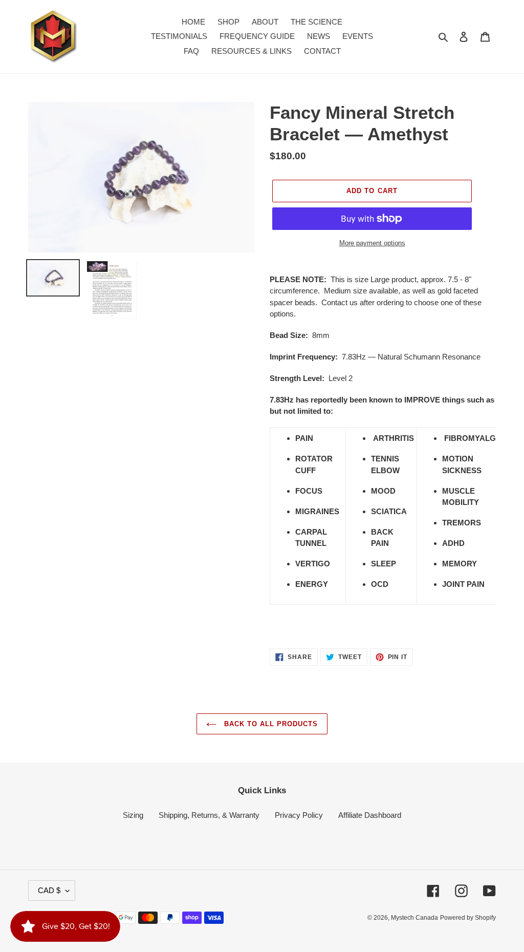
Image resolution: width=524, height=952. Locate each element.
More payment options (372, 243)
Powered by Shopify (468, 917)
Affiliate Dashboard (369, 815)
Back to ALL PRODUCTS (270, 724)
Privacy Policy (299, 815)
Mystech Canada (414, 917)
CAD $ (49, 890)
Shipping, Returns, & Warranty (209, 815)
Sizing (133, 815)
